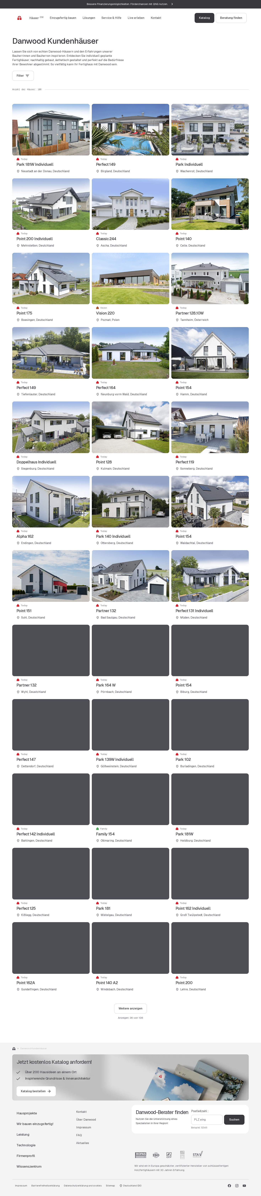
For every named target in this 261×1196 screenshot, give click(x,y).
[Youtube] (244, 1185)
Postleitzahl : (200, 1111)
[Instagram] (236, 1185)
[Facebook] (229, 1185)
